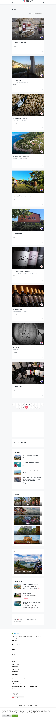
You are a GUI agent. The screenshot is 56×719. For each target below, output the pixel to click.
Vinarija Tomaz (17, 348)
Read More (25, 598)
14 (29, 407)
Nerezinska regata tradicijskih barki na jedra (32, 603)
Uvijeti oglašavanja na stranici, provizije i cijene (24, 686)
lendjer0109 (33, 586)
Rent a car (15, 671)
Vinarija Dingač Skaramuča (21, 156)
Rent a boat (15, 674)
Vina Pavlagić (17, 195)
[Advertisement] (28, 424)
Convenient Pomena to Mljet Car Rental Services (31, 463)
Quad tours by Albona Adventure (31, 470)
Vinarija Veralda (18, 309)
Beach (14, 649)
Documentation (16, 681)
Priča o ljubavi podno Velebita (30, 584)
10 (17, 407)
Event (13, 661)
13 (26, 407)
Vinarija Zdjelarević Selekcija (21, 271)
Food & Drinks (18, 6)
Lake (13, 652)
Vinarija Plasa (17, 80)
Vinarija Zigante (18, 233)
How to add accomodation (19, 679)
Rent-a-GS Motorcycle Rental (30, 455)
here (19, 619)
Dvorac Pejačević (27, 593)
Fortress (14, 657)
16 (35, 407)
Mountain (14, 654)
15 (32, 407)
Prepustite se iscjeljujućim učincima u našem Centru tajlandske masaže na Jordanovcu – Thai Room (32, 479)
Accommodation (16, 644)
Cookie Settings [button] (6, 715)
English (16, 697)
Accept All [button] (14, 715)
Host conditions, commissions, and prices (23, 689)
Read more (15, 640)
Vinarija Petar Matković (20, 118)
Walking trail (15, 669)
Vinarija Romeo (17, 386)
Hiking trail (15, 666)
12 (23, 407)
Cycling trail (15, 664)
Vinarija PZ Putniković (19, 42)
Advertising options (17, 684)
